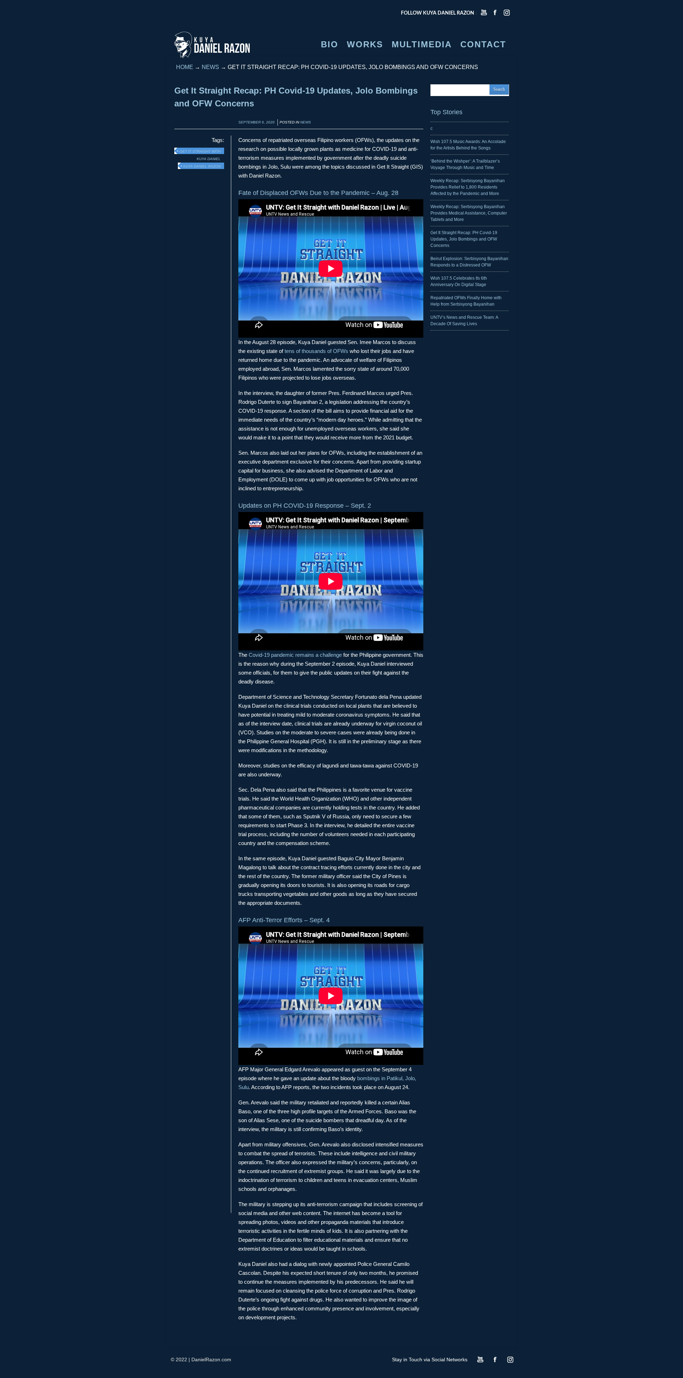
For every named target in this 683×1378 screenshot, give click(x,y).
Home (184, 67)
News (210, 67)
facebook (495, 12)
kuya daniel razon (202, 166)
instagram (506, 12)
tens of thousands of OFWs (316, 351)
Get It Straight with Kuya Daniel (200, 151)
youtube (483, 12)
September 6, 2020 (256, 122)
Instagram (510, 1359)
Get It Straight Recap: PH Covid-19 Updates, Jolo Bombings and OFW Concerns (463, 239)
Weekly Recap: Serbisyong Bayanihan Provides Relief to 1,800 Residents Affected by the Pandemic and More (467, 187)
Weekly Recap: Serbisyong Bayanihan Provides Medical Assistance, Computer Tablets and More (468, 213)
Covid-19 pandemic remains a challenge (295, 655)
